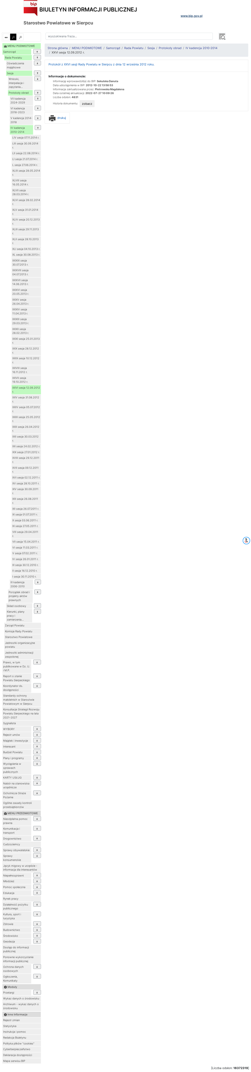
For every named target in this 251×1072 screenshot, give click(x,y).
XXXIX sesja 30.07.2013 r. (20, 262)
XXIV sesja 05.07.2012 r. (26, 409)
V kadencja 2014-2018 (21, 120)
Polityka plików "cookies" (18, 1043)
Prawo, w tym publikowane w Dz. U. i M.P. (16, 666)
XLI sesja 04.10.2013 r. (26, 248)
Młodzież (8, 881)
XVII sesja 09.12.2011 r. (25, 469)
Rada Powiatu (13, 57)
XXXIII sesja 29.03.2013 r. (20, 321)
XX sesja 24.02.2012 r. (26, 446)
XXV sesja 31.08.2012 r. (25, 399)
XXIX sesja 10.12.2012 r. (25, 360)
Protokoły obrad (19, 92)
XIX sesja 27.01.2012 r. (26, 452)
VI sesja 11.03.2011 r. (25, 547)
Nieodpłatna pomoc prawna (15, 820)
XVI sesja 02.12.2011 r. (26, 477)
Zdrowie (8, 924)
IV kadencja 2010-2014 (17, 129)
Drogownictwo (12, 838)
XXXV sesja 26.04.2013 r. (20, 301)
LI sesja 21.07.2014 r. (25, 159)
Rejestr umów (11, 734)
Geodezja (9, 941)
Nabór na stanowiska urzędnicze (16, 785)
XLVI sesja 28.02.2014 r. (26, 202)
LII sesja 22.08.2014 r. (26, 153)
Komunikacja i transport (11, 830)
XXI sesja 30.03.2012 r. (25, 438)
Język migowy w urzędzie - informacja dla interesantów (20, 867)
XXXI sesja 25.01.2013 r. (26, 340)
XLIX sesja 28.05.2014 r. (26, 172)
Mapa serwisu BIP (14, 1060)
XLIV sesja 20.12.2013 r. (26, 221)
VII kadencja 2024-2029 (18, 100)
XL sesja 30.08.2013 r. (26, 254)
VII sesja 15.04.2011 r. (25, 541)
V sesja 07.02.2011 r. (25, 553)
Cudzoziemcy (11, 844)
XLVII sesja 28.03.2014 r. (20, 192)
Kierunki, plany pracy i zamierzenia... (15, 615)
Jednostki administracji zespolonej (19, 654)
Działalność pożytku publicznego (15, 906)
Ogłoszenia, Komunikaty (10, 978)
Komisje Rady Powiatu (18, 631)
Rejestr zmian (11, 1020)
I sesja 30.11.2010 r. (24, 576)
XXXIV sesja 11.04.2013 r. (20, 311)
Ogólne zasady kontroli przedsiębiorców (17, 805)
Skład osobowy (16, 605)
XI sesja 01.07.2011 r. (25, 514)
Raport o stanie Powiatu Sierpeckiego (16, 678)
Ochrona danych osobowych (13, 968)
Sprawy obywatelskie (16, 850)
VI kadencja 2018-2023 (17, 110)
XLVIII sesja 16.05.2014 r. (20, 182)
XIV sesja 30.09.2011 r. (25, 491)
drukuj (61, 118)
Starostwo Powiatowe (18, 637)
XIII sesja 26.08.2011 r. (25, 500)
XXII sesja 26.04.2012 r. (25, 428)
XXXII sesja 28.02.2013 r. (20, 331)
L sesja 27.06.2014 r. (25, 164)
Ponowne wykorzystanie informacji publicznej (18, 959)
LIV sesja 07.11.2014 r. (25, 137)
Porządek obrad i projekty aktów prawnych (19, 596)
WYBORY (9, 729)
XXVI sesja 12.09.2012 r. (26, 389)
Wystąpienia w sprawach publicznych (12, 767)
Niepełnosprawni (13, 875)
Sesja (10, 73)
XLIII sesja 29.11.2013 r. (25, 231)
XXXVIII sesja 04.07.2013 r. (20, 272)
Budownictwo (11, 929)
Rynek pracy (10, 898)
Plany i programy (13, 758)
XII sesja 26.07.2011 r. (25, 508)
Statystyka (9, 1026)
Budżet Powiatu (12, 752)
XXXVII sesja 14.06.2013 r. (20, 282)
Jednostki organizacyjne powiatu (20, 644)
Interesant (9, 746)
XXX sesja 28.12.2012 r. (25, 350)
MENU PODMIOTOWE (87, 48)
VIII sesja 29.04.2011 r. (25, 533)
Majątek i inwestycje (15, 740)
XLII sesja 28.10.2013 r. (25, 241)
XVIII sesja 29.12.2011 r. (25, 459)
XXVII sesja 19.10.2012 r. (20, 379)
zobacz (87, 103)
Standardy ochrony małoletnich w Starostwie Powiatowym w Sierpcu (18, 699)
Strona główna (58, 48)
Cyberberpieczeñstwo (16, 1049)
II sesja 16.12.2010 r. (24, 570)
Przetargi (8, 992)
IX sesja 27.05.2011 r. (25, 526)
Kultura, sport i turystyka (12, 916)
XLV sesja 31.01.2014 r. (25, 211)
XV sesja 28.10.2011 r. (25, 483)
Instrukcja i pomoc (14, 1031)
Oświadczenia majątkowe (15, 65)
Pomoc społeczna (14, 887)
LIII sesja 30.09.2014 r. (25, 145)
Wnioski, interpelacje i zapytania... (16, 82)
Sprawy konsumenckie (12, 857)
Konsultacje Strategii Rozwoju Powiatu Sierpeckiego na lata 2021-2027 (21, 713)
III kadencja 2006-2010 (17, 584)
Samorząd (9, 51)
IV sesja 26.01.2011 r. (25, 559)
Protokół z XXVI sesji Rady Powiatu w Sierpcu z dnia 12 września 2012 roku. (101, 64)
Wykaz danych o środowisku (21, 998)
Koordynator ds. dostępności (13, 687)
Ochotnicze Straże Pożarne (14, 795)
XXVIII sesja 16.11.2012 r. (19, 370)
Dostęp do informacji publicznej (16, 949)
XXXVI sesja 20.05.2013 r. (20, 291)
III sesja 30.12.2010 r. (25, 565)
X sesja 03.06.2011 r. (25, 520)
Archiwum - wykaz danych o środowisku (21, 1006)
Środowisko (10, 935)
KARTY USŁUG (12, 777)
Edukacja (8, 892)
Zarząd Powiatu (14, 625)
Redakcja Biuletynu (14, 1037)
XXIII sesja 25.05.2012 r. (26, 419)
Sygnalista (9, 723)
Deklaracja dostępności (17, 1055)
